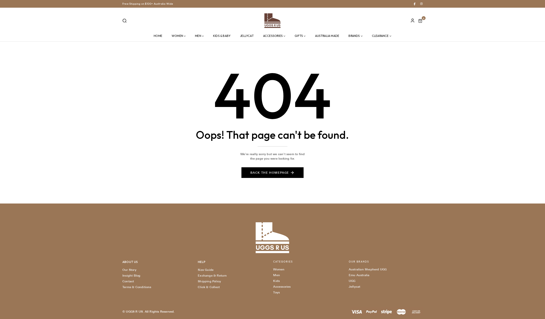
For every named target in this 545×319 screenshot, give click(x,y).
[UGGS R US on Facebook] (414, 3)
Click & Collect (209, 287)
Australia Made (327, 36)
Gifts (299, 36)
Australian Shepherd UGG (368, 269)
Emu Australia (359, 275)
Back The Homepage (269, 172)
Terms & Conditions (136, 287)
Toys (276, 292)
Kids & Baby (222, 36)
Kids (276, 281)
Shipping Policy (209, 281)
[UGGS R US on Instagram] (421, 3)
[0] (420, 21)
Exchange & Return (212, 275)
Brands (354, 36)
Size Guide (206, 269)
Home (158, 36)
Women (177, 36)
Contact (128, 281)
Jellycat (247, 36)
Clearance (380, 36)
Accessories (273, 36)
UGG (352, 281)
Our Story (129, 269)
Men (198, 36)
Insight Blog (131, 275)
